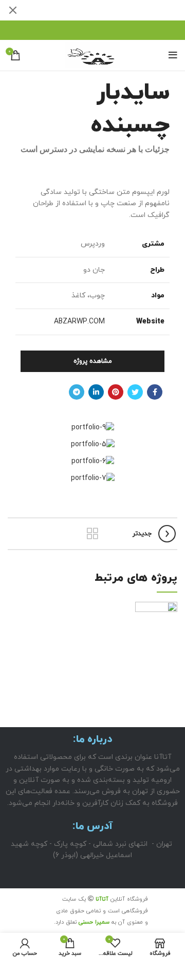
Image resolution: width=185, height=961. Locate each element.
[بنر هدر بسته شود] (13, 10)
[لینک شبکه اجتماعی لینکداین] (96, 392)
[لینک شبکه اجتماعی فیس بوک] (154, 392)
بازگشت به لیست (92, 533)
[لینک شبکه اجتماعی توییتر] (135, 392)
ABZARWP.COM (79, 321)
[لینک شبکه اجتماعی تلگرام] (76, 392)
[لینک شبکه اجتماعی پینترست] (115, 392)
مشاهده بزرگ (15, 609)
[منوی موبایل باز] (172, 55)
